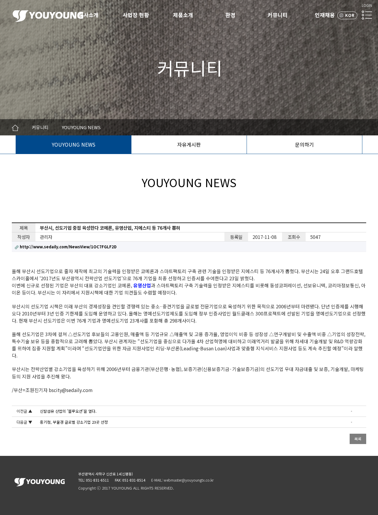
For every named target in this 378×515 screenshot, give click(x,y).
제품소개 (183, 15)
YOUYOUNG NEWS (73, 144)
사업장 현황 (136, 15)
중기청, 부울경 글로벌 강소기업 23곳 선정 (74, 422)
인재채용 (325, 15)
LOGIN (367, 5)
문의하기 (304, 144)
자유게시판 (189, 144)
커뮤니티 (278, 15)
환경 (230, 15)
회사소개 (89, 15)
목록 (357, 439)
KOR (350, 15)
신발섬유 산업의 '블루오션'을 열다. (68, 411)
